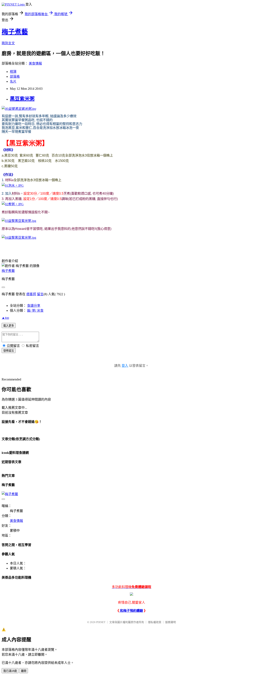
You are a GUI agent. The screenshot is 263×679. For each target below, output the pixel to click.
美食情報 (35, 63)
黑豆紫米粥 (22, 98)
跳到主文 (8, 43)
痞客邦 (31, 294)
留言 (40, 294)
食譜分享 (33, 305)
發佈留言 (8, 350)
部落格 (15, 76)
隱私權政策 (154, 622)
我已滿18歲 (10, 670)
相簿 (13, 71)
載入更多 (8, 325)
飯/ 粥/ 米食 (35, 310)
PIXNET (100, 622)
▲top (5, 317)
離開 (23, 670)
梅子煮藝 (15, 31)
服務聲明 (170, 622)
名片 (13, 81)
